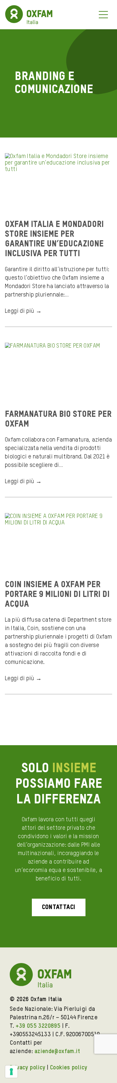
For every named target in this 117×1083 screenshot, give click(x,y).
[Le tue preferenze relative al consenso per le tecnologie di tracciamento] (11, 1071)
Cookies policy (68, 1068)
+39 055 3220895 (38, 1026)
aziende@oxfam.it (57, 1051)
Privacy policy (28, 1068)
